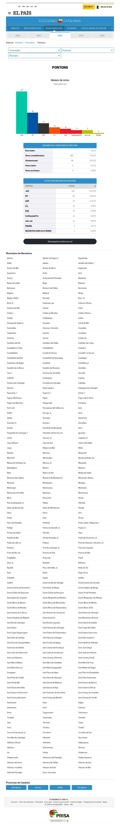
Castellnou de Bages (15, 363)
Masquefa (82, 463)
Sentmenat (11, 703)
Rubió (45, 573)
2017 (39, 35)
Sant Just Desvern (14, 658)
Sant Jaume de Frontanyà (53, 648)
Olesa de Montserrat (51, 508)
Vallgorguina (83, 742)
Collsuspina (47, 378)
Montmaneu (48, 488)
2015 (60, 35)
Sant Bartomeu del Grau (88, 618)
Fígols (45, 398)
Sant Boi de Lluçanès (51, 623)
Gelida (9, 418)
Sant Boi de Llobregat (16, 623)
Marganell (82, 453)
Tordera (46, 727)
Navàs (80, 498)
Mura (9, 498)
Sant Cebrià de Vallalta (87, 623)
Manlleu (10, 453)
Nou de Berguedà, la (15, 503)
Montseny (47, 493)
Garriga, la (47, 413)
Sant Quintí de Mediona (52, 683)
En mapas (72, 28)
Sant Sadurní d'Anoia (86, 688)
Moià (9, 473)
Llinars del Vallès (85, 443)
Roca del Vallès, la (50, 568)
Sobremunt (11, 707)
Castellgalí (82, 358)
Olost (9, 513)
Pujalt (80, 558)
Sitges (80, 703)
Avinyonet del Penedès (52, 278)
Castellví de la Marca (15, 368)
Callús (80, 318)
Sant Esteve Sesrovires (87, 633)
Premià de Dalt (49, 553)
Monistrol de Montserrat (52, 478)
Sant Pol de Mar (13, 683)
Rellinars (81, 563)
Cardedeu (82, 333)
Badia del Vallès (13, 283)
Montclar (10, 483)
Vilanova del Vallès (50, 762)
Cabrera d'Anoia (84, 303)
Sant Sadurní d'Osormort (17, 693)
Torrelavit (47, 732)
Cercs (9, 373)
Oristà (9, 518)
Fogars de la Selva (85, 398)
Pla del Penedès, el (50, 538)
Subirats (81, 707)
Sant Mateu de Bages (87, 668)
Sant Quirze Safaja (50, 688)
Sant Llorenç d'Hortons (52, 658)
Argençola (82, 268)
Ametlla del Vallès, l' (86, 263)
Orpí (44, 518)
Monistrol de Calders (15, 478)
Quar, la (10, 563)
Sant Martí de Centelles (52, 663)
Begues (10, 293)
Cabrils (45, 308)
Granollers (82, 423)
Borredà (46, 298)
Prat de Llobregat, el (51, 548)
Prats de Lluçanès (85, 548)
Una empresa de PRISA (59, 813)
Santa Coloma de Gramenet (18, 588)
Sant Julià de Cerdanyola (53, 653)
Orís (80, 513)
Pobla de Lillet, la (14, 543)
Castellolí (46, 363)
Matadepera (12, 468)
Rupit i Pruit (83, 573)
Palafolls (46, 523)
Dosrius (10, 388)
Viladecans (82, 752)
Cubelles (81, 383)
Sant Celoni (11, 628)
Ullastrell (46, 737)
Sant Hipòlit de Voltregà (88, 643)
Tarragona (81, 787)
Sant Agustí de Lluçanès (17, 598)
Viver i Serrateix (49, 772)
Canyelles (82, 328)
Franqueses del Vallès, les (53, 408)
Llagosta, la (83, 438)
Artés (45, 273)
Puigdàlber (11, 558)
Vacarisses (82, 737)
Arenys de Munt (49, 268)
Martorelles (47, 458)
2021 (17, 35)
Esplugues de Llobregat (87, 388)
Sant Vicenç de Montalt (52, 698)
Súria (9, 712)
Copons (81, 378)
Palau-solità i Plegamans (88, 523)
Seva (45, 703)
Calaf (80, 308)
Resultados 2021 (54, 28)
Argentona (11, 273)
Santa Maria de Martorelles (54, 603)
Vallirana (10, 747)
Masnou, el (47, 463)
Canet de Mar (83, 323)
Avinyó (9, 278)
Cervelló (81, 373)
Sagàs (45, 578)
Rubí (9, 573)
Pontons (10, 548)
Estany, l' (81, 393)
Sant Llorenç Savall (86, 658)
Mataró (46, 468)
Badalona (82, 278)
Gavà (80, 413)
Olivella (81, 508)
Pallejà (10, 528)
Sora (45, 707)
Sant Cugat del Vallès (87, 628)
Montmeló (82, 488)
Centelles (82, 368)
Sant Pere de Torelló (15, 678)
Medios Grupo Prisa (59, 820)
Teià (9, 722)
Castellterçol (83, 363)
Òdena (45, 503)
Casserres (82, 338)
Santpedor (11, 673)
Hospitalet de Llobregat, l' (17, 433)
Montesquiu (47, 483)
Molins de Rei (48, 473)
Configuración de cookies (92, 802)
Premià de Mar (84, 553)
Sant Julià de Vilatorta (87, 653)
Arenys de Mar (13, 268)
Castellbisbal (48, 348)
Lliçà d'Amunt (12, 443)
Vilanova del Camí (14, 762)
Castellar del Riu (13, 343)
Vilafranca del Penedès (52, 757)
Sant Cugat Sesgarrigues (17, 633)
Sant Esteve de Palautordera (54, 633)
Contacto (14, 802)
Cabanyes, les (48, 303)
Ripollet (10, 568)
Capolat (46, 333)
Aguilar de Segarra (50, 258)
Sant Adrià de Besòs (51, 588)
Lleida (60, 787)
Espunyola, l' (12, 393)
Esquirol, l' (47, 393)
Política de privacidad (61, 802)
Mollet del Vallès (84, 473)
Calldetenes (47, 318)
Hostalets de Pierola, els (52, 433)
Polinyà (46, 543)
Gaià (80, 408)
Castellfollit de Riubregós (53, 358)
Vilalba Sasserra (85, 757)
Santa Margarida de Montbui (54, 598)
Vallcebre (46, 742)
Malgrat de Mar (49, 448)
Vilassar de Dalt (49, 767)
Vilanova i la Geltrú (14, 767)
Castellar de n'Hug (85, 343)
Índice (66, 804)
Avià (80, 273)
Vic (8, 752)
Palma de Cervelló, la (51, 528)
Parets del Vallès (14, 533)
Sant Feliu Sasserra (86, 638)
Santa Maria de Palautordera (54, 608)
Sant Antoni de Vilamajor (88, 613)
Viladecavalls (12, 757)
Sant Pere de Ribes (50, 673)
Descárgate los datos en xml (60, 241)
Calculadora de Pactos (94, 28)
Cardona (10, 338)
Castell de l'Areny (50, 353)
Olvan (45, 513)
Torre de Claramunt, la (16, 732)
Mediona (81, 468)
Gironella (46, 418)
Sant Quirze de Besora (87, 683)
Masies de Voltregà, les (16, 463)
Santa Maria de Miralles (16, 608)
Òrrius (80, 518)
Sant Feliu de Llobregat (52, 638)
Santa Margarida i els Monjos (90, 598)
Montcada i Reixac (85, 478)
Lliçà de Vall (48, 443)
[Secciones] (9, 12)
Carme (45, 338)
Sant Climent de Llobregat (53, 628)
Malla (80, 448)
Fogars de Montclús (15, 403)
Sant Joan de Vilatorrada (17, 653)
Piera (80, 533)
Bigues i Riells (12, 298)
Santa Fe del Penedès (87, 593)
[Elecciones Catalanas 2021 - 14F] (60, 20)
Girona (38, 787)
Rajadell (46, 563)
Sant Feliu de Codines (16, 638)
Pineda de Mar (13, 538)
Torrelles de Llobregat (16, 737)
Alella (9, 263)
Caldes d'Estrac (84, 313)
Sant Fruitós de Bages (52, 643)
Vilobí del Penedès (14, 772)
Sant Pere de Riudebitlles (88, 673)
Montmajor (11, 488)
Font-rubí (10, 408)
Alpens (45, 263)
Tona (9, 727)
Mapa (105, 802)
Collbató (10, 378)
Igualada (81, 433)
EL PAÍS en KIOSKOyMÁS (54, 804)
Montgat (81, 483)
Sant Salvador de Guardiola (54, 693)
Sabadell (10, 578)
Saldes (81, 578)
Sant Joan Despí (85, 648)
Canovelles (11, 328)
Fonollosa (82, 403)
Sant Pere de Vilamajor (52, 678)
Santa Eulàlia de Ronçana (53, 593)
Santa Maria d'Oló (85, 608)
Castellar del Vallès (50, 343)
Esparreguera (48, 388)
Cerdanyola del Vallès (51, 373)
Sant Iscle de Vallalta (15, 648)
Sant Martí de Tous (86, 663)
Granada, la (11, 423)
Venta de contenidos (26, 802)
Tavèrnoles (47, 717)
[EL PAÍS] (22, 12)
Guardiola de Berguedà (52, 428)
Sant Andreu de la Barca (17, 613)
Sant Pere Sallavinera (87, 678)
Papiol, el (82, 528)
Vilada (45, 752)
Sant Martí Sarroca (15, 668)
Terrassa (46, 722)
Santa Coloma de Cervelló (89, 583)
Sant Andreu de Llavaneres (54, 613)
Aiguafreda (82, 258)
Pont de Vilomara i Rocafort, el (90, 543)
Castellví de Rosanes (51, 368)
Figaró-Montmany (14, 398)
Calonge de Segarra (15, 323)
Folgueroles (47, 403)
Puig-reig (46, 558)
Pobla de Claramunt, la (87, 538)
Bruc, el (81, 298)
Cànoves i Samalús (50, 328)
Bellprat (46, 293)
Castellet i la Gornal (86, 353)
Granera (46, 423)
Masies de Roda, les (86, 458)
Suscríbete (88, 7)
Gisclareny (82, 418)
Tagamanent (48, 712)
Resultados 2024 (32, 28)
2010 (102, 35)
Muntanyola (83, 493)
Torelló (81, 727)
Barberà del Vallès (50, 288)
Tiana (80, 722)
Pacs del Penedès (14, 523)
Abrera (10, 258)
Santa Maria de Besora (16, 603)
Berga (80, 293)
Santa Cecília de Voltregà (53, 583)
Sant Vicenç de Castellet (88, 693)
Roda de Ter (83, 568)
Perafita (46, 533)
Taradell (10, 717)
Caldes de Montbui (50, 313)
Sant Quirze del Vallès (16, 688)
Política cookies (76, 802)
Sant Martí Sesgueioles (52, 668)
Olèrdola (81, 503)
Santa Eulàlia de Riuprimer (18, 593)
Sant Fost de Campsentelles (18, 643)
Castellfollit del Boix (15, 358)
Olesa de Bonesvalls (15, 508)
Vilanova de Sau (84, 762)
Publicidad (39, 802)
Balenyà (81, 283)
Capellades (11, 333)
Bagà (45, 283)
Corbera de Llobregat (16, 383)
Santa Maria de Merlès (87, 603)
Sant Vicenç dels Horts (16, 698)
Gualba (10, 428)
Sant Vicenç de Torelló (87, 698)
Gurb (80, 428)
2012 (81, 35)
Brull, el (10, 303)
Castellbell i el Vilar (15, 348)
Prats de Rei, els (13, 553)
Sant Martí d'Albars (15, 663)
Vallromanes (48, 747)
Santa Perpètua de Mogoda (18, 618)
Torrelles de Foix (85, 732)
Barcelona (82, 288)
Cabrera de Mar (13, 308)
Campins (46, 323)
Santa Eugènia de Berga (88, 588)
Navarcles (47, 498)
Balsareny (11, 288)
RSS (71, 804)
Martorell (10, 458)
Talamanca (83, 712)
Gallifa (9, 413)
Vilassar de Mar (84, 767)
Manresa (46, 453)
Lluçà (9, 448)
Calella (10, 318)
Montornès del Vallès (15, 493)
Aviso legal (48, 802)
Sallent (10, 583)
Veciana (81, 747)
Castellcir (82, 348)
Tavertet (81, 717)
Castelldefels (12, 353)
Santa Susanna (49, 618)
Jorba (9, 438)
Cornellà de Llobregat (51, 383)
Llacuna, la (47, 438)
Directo (15, 28)
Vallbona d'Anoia (13, 742)
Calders (10, 313)
